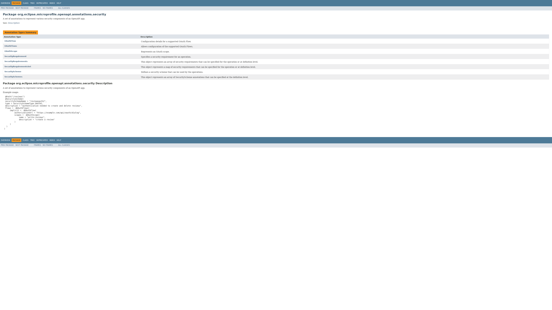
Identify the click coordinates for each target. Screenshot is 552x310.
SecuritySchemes (13, 77)
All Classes (64, 8)
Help (59, 3)
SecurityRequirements (16, 61)
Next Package (22, 8)
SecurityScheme (12, 71)
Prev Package (7, 8)
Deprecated (42, 3)
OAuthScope (10, 51)
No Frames (48, 8)
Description (14, 23)
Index (52, 3)
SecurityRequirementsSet (17, 66)
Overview (5, 3)
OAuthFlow (10, 41)
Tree (32, 3)
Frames (37, 8)
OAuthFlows (10, 46)
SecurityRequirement (15, 56)
